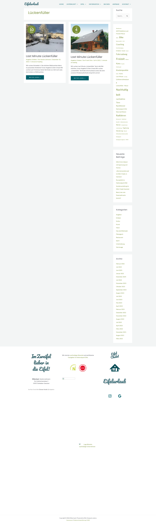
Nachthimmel (120, 106)
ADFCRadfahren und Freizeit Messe (122, 32)
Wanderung (119, 131)
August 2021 (120, 335)
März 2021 (119, 338)
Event (127, 50)
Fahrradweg (121, 54)
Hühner (127, 59)
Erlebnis (118, 51)
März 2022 (119, 329)
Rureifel (118, 122)
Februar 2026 (120, 264)
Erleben (34, 59)
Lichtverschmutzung (122, 81)
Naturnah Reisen (121, 112)
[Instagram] (110, 396)
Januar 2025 (120, 273)
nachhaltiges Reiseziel (76, 355)
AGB (88, 520)
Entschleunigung (119, 48)
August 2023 (120, 293)
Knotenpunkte (122, 70)
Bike (121, 37)
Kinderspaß (118, 67)
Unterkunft (71, 4)
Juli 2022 (119, 322)
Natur (118, 227)
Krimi (117, 73)
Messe (126, 85)
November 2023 (121, 283)
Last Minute (119, 76)
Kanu (118, 63)
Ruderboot (124, 119)
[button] (77, 4)
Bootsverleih (119, 41)
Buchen (107, 4)
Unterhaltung (119, 128)
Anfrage (116, 4)
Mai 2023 (119, 303)
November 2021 (121, 332)
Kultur (121, 73)
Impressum (69, 520)
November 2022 (121, 316)
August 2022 (120, 319)
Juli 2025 (119, 267)
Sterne (118, 125)
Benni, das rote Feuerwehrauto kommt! (121, 195)
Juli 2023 (119, 296)
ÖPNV (127, 139)
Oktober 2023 (120, 286)
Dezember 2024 (121, 277)
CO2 (123, 41)
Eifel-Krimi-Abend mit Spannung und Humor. (121, 165)
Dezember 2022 (121, 312)
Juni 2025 (119, 270)
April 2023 (119, 306)
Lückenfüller (120, 85)
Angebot (28, 59)
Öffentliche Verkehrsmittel (122, 133)
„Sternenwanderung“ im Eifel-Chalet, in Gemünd (122, 174)
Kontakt (125, 4)
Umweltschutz (124, 125)
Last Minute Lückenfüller (42, 56)
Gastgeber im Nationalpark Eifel (78, 357)
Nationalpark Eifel (121, 109)
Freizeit (120, 58)
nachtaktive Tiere (120, 101)
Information (94, 4)
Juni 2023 (119, 299)
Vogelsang (126, 128)
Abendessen (118, 28)
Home (61, 4)
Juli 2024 (119, 280)
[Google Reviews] (120, 396)
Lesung (125, 76)
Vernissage (119, 247)
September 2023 (121, 290)
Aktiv (117, 37)
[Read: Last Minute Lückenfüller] (45, 38)
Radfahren (121, 115)
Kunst (118, 224)
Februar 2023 (120, 309)
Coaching (120, 44)
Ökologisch (118, 136)
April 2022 (119, 325)
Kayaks (122, 63)
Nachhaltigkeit (122, 92)
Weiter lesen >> (35, 78)
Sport (118, 240)
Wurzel (125, 131)
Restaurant (118, 119)
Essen (123, 51)
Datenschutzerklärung (80, 520)
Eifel (82, 4)
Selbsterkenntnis (124, 122)
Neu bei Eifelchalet (122, 231)
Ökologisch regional (120, 139)
